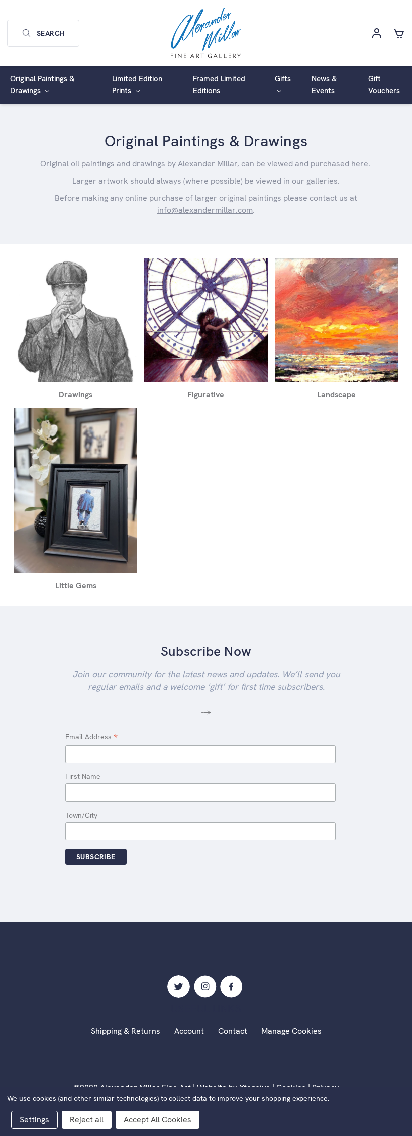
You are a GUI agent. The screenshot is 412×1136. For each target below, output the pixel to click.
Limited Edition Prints (137, 85)
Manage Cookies (291, 1031)
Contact (232, 1031)
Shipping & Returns (125, 1031)
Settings (34, 1119)
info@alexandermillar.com (205, 210)
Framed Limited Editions (219, 85)
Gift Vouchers (384, 85)
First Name (82, 776)
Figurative (205, 394)
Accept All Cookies (157, 1119)
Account (189, 1031)
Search (51, 33)
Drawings (75, 394)
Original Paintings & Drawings (42, 85)
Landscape (336, 394)
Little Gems (75, 585)
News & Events (324, 85)
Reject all (87, 1119)
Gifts (283, 79)
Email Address (91, 737)
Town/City (81, 815)
